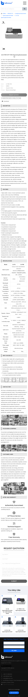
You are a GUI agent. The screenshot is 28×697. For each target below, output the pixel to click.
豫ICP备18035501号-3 (6, 670)
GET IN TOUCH (14, 692)
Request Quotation (14, 95)
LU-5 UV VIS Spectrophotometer (21, 631)
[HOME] (6, 3)
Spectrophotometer (8, 15)
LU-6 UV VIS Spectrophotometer (7, 631)
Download (5, 101)
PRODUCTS (10, 13)
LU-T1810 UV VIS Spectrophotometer (21, 609)
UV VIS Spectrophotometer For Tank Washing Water (7, 611)
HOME (5, 13)
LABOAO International (8, 684)
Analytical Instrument (20, 13)
